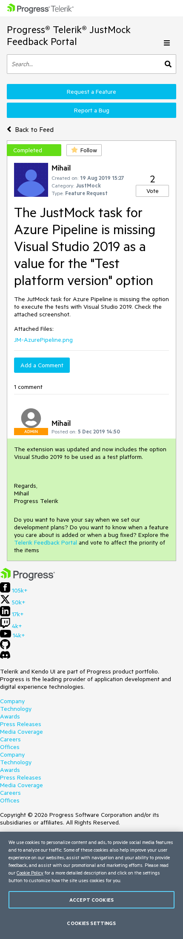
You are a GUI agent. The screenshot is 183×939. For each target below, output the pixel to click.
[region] (91, 885)
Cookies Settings (91, 923)
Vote (152, 191)
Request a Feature (91, 91)
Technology (15, 709)
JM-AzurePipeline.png (43, 340)
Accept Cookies (91, 900)
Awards (10, 716)
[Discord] (5, 657)
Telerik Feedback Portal (45, 542)
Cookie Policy (30, 872)
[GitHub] (5, 647)
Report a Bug (91, 110)
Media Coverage (21, 731)
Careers (10, 739)
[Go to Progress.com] (27, 578)
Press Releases (20, 724)
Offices (10, 747)
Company (12, 701)
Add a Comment (41, 365)
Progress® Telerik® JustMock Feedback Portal (69, 35)
